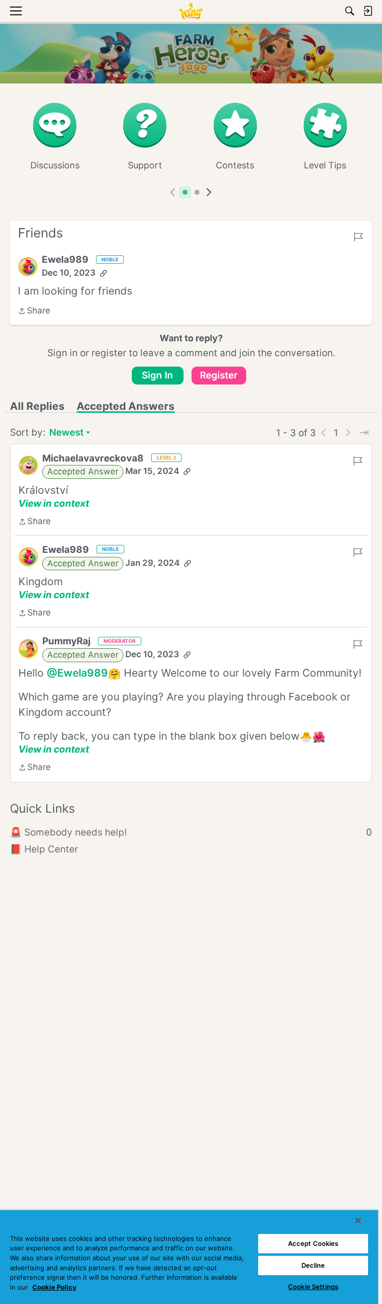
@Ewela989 (77, 673)
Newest (66, 433)
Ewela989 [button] (65, 259)
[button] (28, 267)
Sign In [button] (157, 375)
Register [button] (219, 375)
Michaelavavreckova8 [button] (93, 458)
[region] (189, 1257)
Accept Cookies (313, 1243)
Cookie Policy (54, 1287)
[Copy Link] (103, 273)
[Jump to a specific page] (364, 433)
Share (34, 311)
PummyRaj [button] (66, 641)
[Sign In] (368, 11)
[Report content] (358, 237)
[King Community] (191, 11)
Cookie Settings (313, 1287)
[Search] (350, 11)
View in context (53, 503)
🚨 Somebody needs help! (191, 832)
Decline (313, 1265)
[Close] (358, 1221)
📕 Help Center (44, 849)
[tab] (185, 192)
